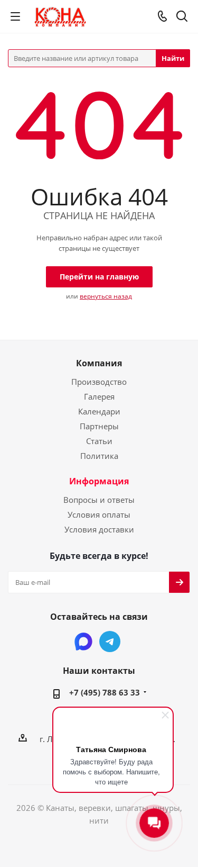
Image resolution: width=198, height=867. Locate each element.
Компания (99, 363)
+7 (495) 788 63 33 (104, 692)
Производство (99, 381)
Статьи (99, 441)
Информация (99, 481)
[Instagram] (83, 641)
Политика (99, 455)
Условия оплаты (99, 514)
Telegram (109, 641)
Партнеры (99, 426)
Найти (173, 58)
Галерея (99, 396)
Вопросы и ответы (99, 499)
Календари (99, 411)
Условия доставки (99, 529)
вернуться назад (106, 296)
